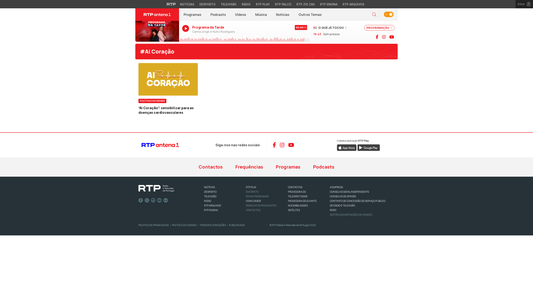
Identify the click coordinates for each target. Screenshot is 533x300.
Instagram (153, 200)
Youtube (159, 200)
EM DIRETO (252, 192)
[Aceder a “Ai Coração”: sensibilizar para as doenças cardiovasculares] (168, 79)
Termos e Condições (213, 225)
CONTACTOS (295, 187)
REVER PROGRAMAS (257, 196)
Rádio (246, 4)
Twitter (147, 200)
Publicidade (237, 225)
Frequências (249, 167)
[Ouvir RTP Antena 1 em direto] (157, 31)
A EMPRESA (336, 187)
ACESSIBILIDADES (298, 205)
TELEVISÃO (210, 196)
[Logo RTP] (156, 188)
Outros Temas (310, 14)
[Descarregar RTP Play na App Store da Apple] (347, 147)
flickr (165, 200)
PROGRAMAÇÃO (378, 28)
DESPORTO (210, 192)
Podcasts (218, 14)
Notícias (187, 4)
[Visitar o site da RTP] (171, 4)
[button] (374, 15)
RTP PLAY (251, 187)
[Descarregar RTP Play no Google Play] (368, 147)
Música (261, 14)
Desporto (207, 4)
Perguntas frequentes (261, 205)
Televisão (229, 4)
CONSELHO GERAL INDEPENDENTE (349, 192)
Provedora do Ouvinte (302, 201)
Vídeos (240, 14)
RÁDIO (207, 201)
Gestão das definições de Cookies (351, 214)
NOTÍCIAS (209, 187)
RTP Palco (283, 4)
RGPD (333, 210)
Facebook (140, 200)
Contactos (211, 167)
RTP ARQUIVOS (212, 205)
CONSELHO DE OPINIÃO (343, 196)
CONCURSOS (253, 201)
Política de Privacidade (153, 225)
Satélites (294, 210)
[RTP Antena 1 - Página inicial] (157, 14)
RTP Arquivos (353, 4)
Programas (192, 14)
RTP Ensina (328, 4)
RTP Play (263, 4)
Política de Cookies (184, 225)
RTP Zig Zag (305, 4)
